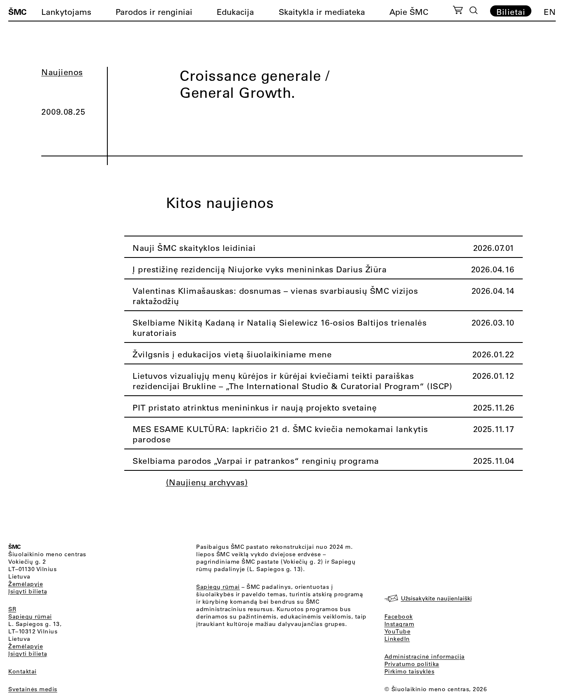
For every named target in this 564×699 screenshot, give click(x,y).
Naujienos (62, 72)
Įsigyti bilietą (27, 591)
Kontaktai (22, 671)
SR (12, 609)
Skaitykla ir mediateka (322, 12)
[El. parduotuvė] (458, 11)
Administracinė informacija (424, 656)
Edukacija (235, 12)
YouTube (397, 631)
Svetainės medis (32, 689)
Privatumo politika (411, 664)
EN (550, 12)
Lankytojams (66, 12)
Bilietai (510, 12)
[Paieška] (473, 10)
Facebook (398, 616)
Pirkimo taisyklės (409, 671)
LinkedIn (397, 638)
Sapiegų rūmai (30, 616)
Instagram (399, 624)
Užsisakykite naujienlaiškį (436, 598)
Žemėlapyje (25, 584)
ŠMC (17, 11)
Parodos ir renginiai (154, 12)
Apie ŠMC (408, 12)
